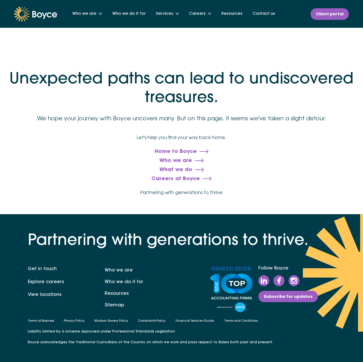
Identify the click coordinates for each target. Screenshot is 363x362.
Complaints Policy (152, 321)
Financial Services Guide (195, 321)
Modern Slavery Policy (111, 321)
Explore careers (46, 282)
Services (164, 14)
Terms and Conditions (241, 321)
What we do (175, 169)
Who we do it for (129, 14)
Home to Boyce (176, 151)
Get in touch (42, 269)
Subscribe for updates (288, 296)
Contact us (264, 14)
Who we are (84, 14)
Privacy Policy (74, 321)
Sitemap (114, 305)
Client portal (329, 14)
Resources (231, 14)
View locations (45, 294)
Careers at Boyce (175, 179)
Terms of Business (41, 321)
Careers (197, 14)
